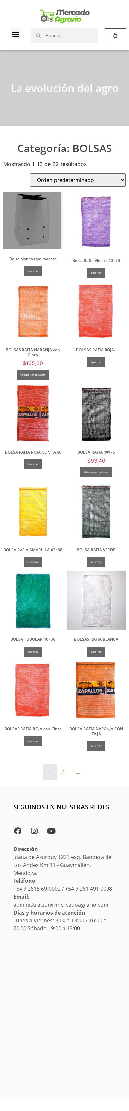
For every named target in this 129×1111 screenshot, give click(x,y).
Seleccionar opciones (33, 374)
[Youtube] (51, 830)
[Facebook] (17, 830)
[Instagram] (34, 830)
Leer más (32, 271)
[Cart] (115, 35)
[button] (15, 33)
